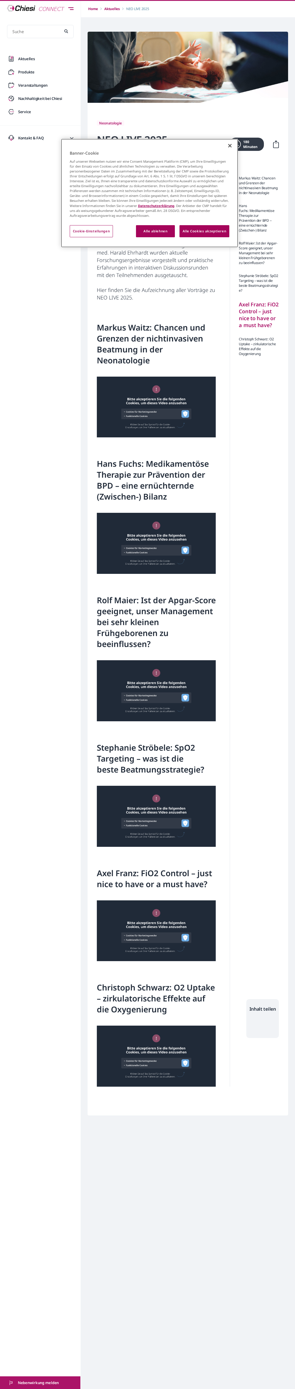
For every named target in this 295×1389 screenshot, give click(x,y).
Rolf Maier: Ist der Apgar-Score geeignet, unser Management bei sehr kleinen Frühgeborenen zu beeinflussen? (258, 253)
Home (93, 8)
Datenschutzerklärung (156, 206)
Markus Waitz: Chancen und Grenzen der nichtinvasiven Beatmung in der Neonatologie (258, 185)
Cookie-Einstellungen (91, 231)
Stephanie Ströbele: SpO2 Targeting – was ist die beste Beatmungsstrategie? (258, 283)
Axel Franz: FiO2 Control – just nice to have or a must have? (258, 315)
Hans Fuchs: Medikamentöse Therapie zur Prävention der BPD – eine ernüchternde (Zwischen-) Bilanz (256, 218)
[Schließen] (230, 145)
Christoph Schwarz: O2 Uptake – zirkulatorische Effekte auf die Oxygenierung (257, 346)
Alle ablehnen (155, 231)
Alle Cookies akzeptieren (204, 231)
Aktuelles (112, 8)
